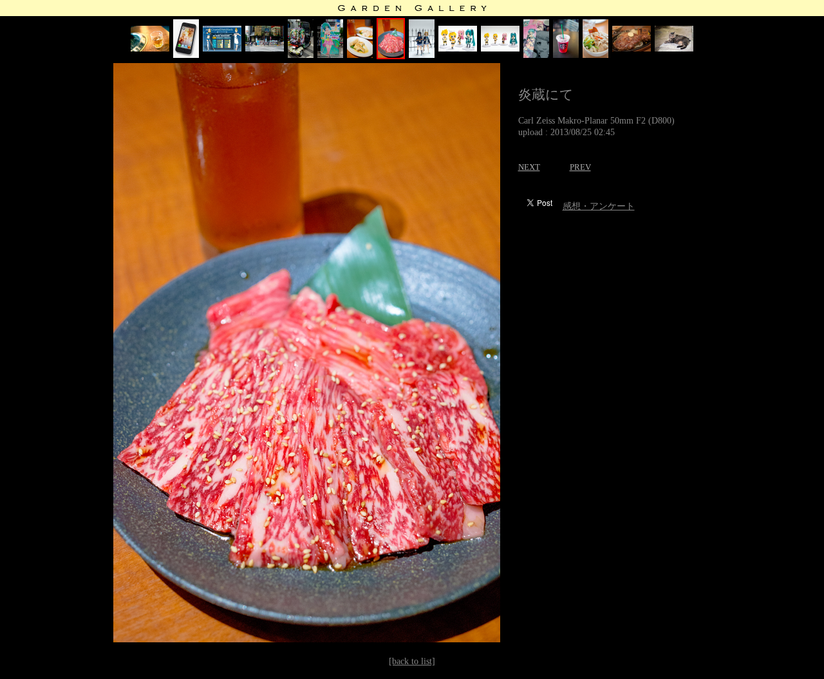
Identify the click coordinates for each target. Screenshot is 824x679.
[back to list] (412, 661)
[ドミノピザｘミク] (301, 55)
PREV (580, 167)
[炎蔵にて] (360, 55)
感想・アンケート (599, 206)
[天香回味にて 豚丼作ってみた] (595, 55)
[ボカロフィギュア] (500, 48)
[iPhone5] (186, 55)
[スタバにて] (566, 55)
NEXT (529, 167)
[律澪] (422, 55)
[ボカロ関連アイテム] (536, 55)
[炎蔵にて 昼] (150, 48)
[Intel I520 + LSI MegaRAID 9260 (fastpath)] (222, 48)
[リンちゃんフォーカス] (457, 48)
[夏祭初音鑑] (264, 48)
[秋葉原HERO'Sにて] (631, 48)
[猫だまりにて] (674, 48)
